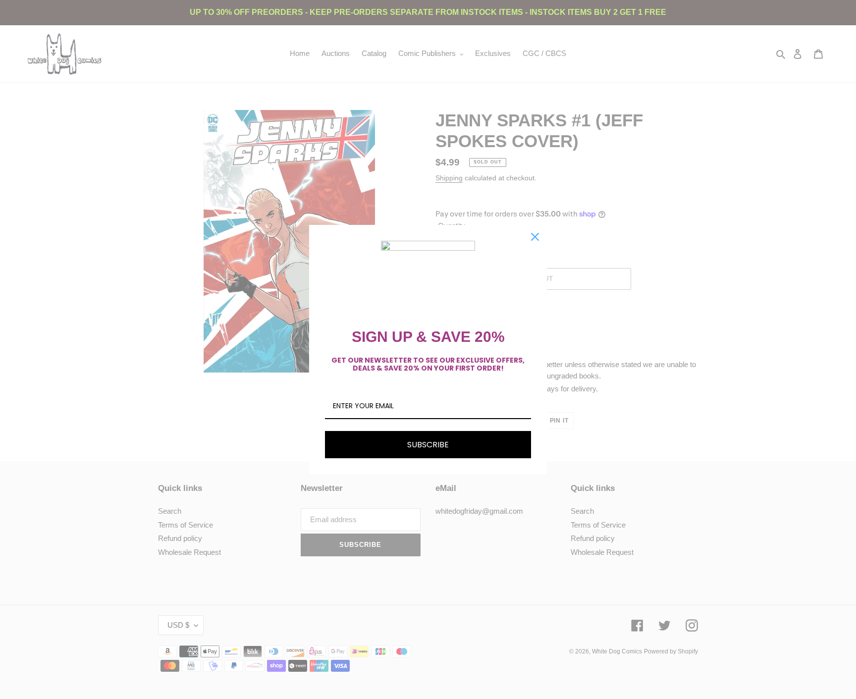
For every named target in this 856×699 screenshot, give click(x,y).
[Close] (535, 237)
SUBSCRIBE (428, 444)
